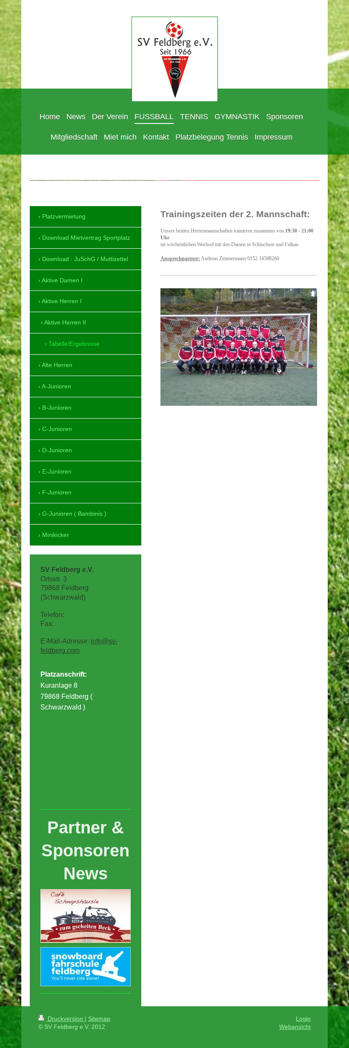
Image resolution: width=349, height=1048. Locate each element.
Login (303, 1018)
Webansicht (295, 1026)
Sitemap (99, 1018)
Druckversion (65, 1018)
